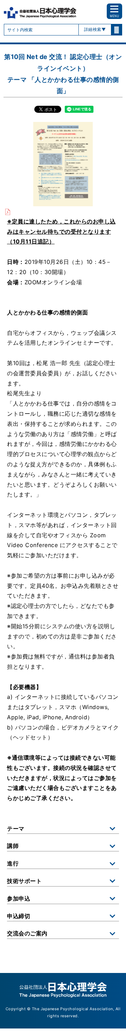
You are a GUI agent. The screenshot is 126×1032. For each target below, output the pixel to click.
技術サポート (24, 880)
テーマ (15, 828)
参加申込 (18, 898)
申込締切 (18, 916)
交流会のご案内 (27, 933)
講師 (13, 845)
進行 (13, 863)
